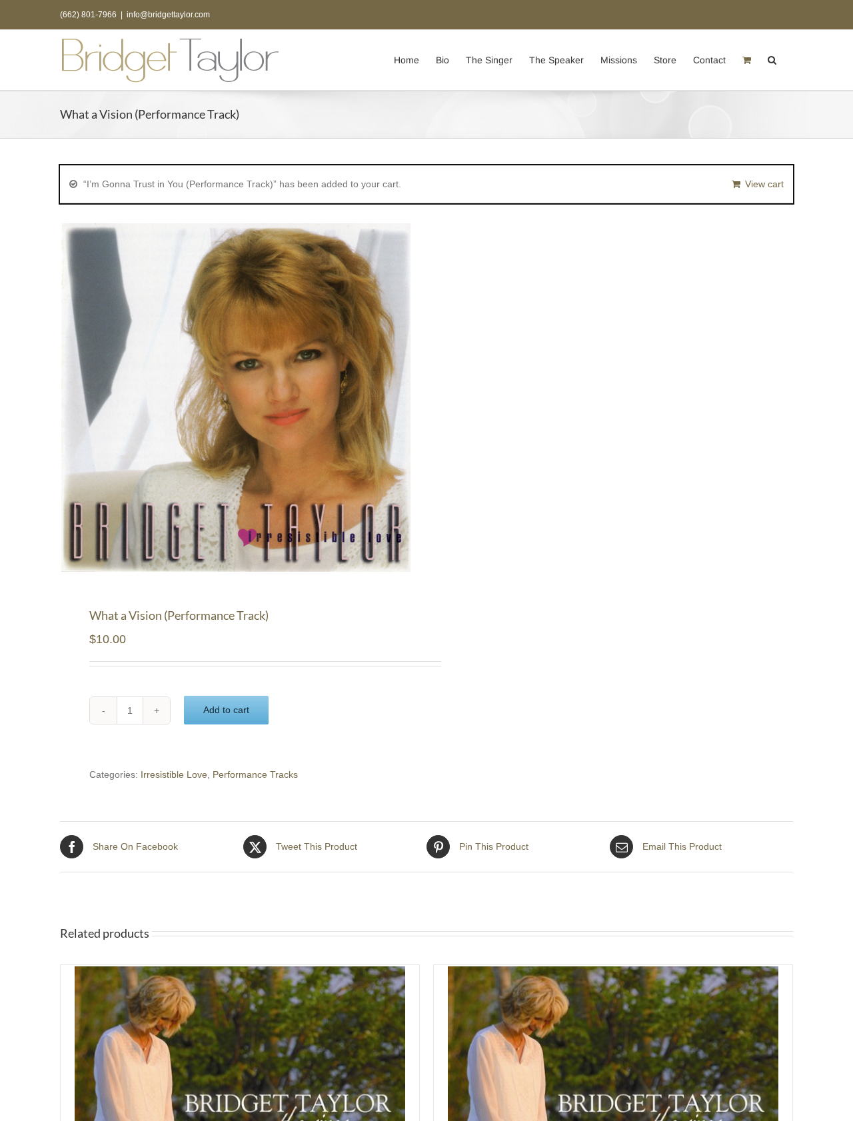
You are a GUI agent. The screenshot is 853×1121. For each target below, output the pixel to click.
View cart (764, 184)
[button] (772, 58)
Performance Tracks (255, 774)
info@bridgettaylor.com (168, 14)
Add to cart (226, 709)
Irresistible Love (174, 774)
